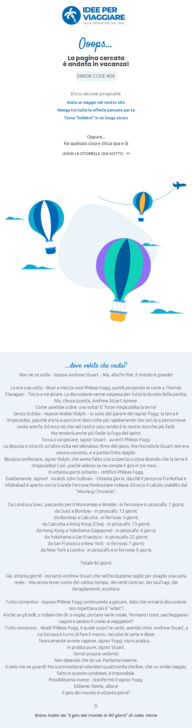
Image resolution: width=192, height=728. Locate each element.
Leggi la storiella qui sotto (93, 153)
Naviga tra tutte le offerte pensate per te (96, 110)
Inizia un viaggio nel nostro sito (96, 102)
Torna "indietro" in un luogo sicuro (96, 118)
